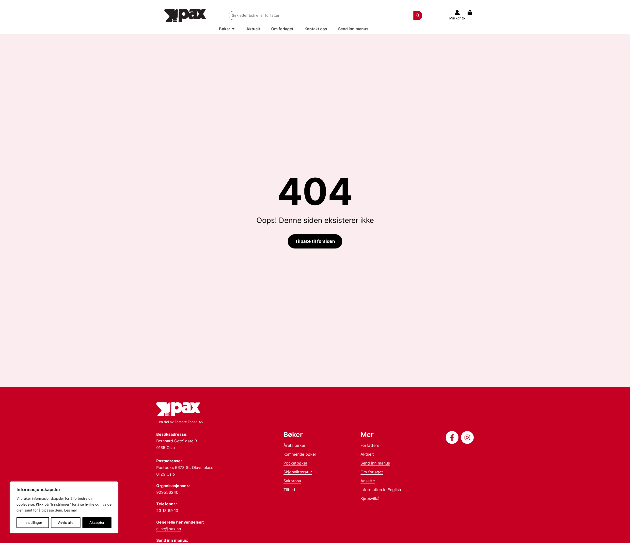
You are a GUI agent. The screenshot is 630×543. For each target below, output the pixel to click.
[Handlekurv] (472, 12)
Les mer (70, 510)
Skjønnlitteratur (298, 471)
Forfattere (370, 445)
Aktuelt (367, 454)
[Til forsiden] (185, 15)
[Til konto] (457, 12)
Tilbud (289, 489)
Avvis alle (65, 522)
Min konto (457, 18)
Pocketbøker (295, 463)
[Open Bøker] (233, 29)
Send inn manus (375, 463)
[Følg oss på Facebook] (452, 437)
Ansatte (368, 480)
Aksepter (96, 522)
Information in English (381, 489)
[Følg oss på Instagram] (467, 437)
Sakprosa (292, 480)
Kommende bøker (300, 454)
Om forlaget (372, 471)
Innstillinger (33, 522)
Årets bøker (294, 445)
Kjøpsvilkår (371, 498)
